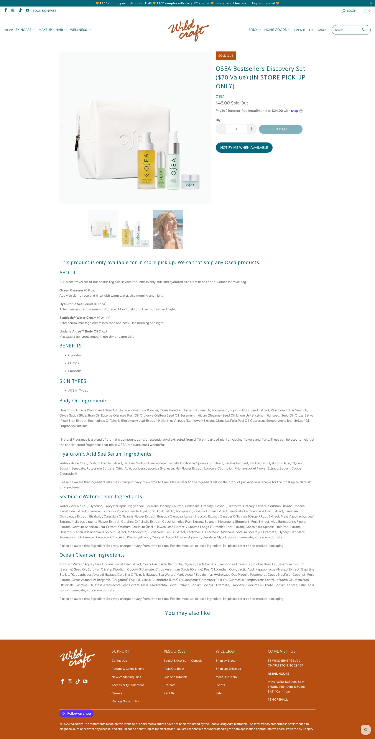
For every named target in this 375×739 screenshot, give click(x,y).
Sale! (219, 693)
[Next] (208, 127)
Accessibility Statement (128, 685)
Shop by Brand (225, 661)
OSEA (220, 96)
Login (352, 11)
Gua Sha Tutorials (175, 677)
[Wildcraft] (188, 30)
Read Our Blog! (174, 669)
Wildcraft (76, 724)
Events (220, 685)
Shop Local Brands (228, 669)
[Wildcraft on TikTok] (20, 11)
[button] (26, 30)
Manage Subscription (126, 701)
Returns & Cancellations (128, 669)
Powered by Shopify (299, 729)
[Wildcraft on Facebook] (5, 11)
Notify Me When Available (244, 147)
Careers (117, 693)
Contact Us (119, 661)
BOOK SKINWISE (44, 11)
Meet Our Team (226, 677)
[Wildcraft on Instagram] (13, 11)
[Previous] (62, 127)
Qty (218, 120)
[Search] (364, 30)
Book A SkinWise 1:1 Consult (183, 661)
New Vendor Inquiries (126, 677)
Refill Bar (170, 693)
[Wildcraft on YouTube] (27, 11)
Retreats (169, 685)
